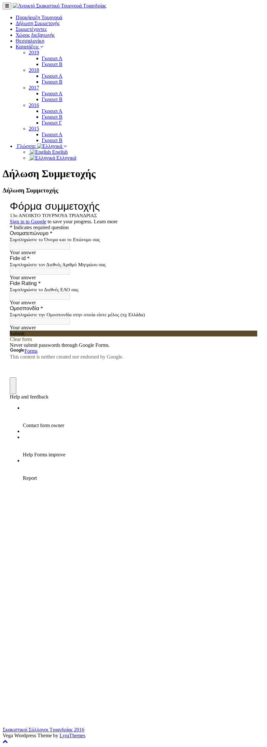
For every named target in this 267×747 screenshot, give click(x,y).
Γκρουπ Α (52, 58)
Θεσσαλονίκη (30, 41)
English (59, 152)
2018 (34, 70)
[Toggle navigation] (7, 6)
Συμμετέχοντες (31, 29)
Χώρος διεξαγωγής (35, 35)
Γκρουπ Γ (52, 122)
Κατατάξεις (28, 46)
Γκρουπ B (52, 117)
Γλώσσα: (26, 146)
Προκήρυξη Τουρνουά (39, 17)
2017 (34, 87)
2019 (34, 52)
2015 (34, 128)
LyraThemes (72, 735)
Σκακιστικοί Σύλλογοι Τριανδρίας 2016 (43, 729)
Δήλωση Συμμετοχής (38, 23)
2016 (34, 105)
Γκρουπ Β (52, 64)
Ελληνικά (65, 158)
